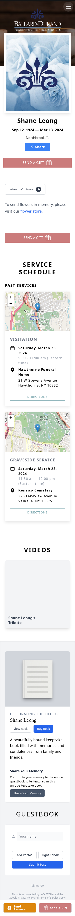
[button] (37, 307)
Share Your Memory (27, 793)
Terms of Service (49, 897)
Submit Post (37, 864)
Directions (37, 397)
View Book (21, 729)
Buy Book (43, 729)
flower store (31, 211)
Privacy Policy (26, 897)
